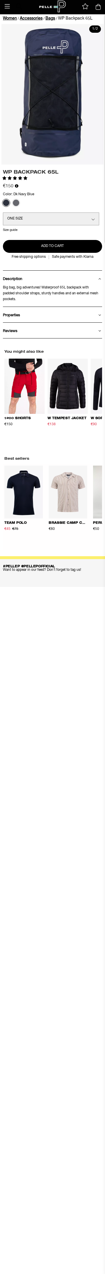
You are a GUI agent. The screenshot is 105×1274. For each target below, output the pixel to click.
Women (10, 18)
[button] (7, 6)
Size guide (10, 229)
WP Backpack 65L (75, 18)
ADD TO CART (52, 246)
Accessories (31, 18)
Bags (50, 18)
